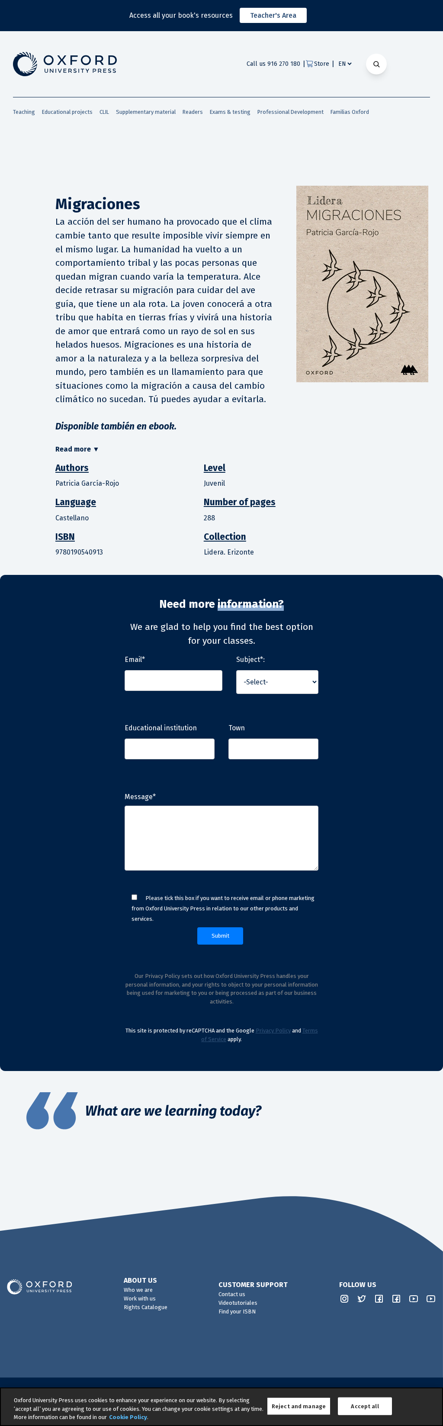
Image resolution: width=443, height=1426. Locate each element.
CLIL (104, 112)
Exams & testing (230, 112)
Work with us (140, 1298)
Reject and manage (299, 1406)
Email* (135, 659)
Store (321, 64)
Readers (193, 112)
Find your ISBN (237, 1311)
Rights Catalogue (145, 1307)
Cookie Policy (128, 1417)
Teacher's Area (273, 15)
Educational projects (67, 112)
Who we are (138, 1290)
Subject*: (250, 659)
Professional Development (290, 112)
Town (236, 728)
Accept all (365, 1406)
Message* (140, 797)
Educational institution (161, 728)
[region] (221, 1406)
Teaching (24, 112)
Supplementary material (146, 112)
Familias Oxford (350, 112)
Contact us (231, 1294)
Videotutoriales (237, 1303)
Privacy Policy (273, 1030)
